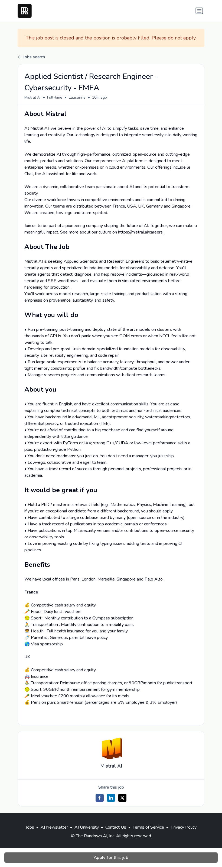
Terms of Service (148, 827)
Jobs (30, 827)
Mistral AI (32, 97)
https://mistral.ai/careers (140, 232)
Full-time (54, 97)
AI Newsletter (54, 827)
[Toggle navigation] (199, 11)
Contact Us (115, 827)
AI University (86, 827)
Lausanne (77, 97)
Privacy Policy (184, 827)
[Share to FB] (100, 798)
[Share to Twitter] (122, 798)
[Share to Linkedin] (111, 798)
